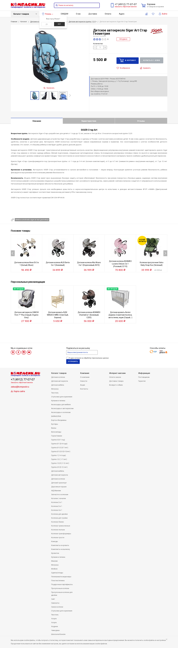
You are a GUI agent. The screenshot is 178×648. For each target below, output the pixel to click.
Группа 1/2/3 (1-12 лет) (60, 463)
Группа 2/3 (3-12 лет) (59, 467)
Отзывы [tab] (141, 121)
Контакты (84, 389)
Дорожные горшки (58, 487)
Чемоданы (55, 630)
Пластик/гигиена (58, 581)
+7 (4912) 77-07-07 (126, 4)
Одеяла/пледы (57, 573)
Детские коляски (58, 377)
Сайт (53, 599)
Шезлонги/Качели (58, 634)
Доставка (92, 14)
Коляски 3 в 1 (56, 506)
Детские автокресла (59, 381)
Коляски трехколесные (60, 526)
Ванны (53, 428)
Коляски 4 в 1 (56, 510)
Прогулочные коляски (60, 588)
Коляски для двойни (59, 514)
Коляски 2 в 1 (56, 502)
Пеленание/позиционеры (61, 577)
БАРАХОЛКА (56, 416)
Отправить (73, 361)
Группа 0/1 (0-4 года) (59, 444)
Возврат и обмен (116, 385)
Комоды (54, 541)
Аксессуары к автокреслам (62, 408)
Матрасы (55, 389)
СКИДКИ (64, 14)
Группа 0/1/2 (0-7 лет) (59, 448)
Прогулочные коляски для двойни (61, 593)
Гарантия (142, 381)
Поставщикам (143, 377)
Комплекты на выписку (60, 549)
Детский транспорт (59, 483)
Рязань (48, 14)
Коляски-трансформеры (61, 534)
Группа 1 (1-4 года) (58, 455)
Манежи (54, 561)
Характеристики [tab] (88, 121)
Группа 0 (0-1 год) (58, 440)
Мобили (54, 569)
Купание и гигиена (58, 401)
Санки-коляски (57, 607)
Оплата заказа (115, 377)
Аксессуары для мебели (61, 404)
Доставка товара (116, 381)
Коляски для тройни (59, 518)
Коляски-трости (57, 537)
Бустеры (54, 424)
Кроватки (55, 553)
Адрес (121, 14)
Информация (144, 373)
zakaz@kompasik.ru (20, 387)
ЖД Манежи (56, 491)
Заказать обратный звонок (126, 7)
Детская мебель (57, 385)
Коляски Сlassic (57, 522)
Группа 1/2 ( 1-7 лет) (59, 459)
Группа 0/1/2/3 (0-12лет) (60, 451)
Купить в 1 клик (151, 60)
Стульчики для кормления (61, 397)
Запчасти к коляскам (59, 494)
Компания (84, 373)
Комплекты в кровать (60, 545)
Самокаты (55, 603)
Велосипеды (56, 432)
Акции (82, 385)
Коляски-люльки (58, 530)
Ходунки (54, 626)
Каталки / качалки (58, 498)
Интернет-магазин (117, 373)
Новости (83, 381)
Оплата (108, 14)
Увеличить (50, 88)
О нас (78, 14)
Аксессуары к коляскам (60, 412)
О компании (84, 377)
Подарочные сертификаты (62, 584)
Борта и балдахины (58, 420)
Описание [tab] (36, 121)
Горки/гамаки (56, 436)
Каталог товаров (21, 14)
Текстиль (55, 393)
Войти (164, 14)
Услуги (54, 619)
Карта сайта (19, 391)
